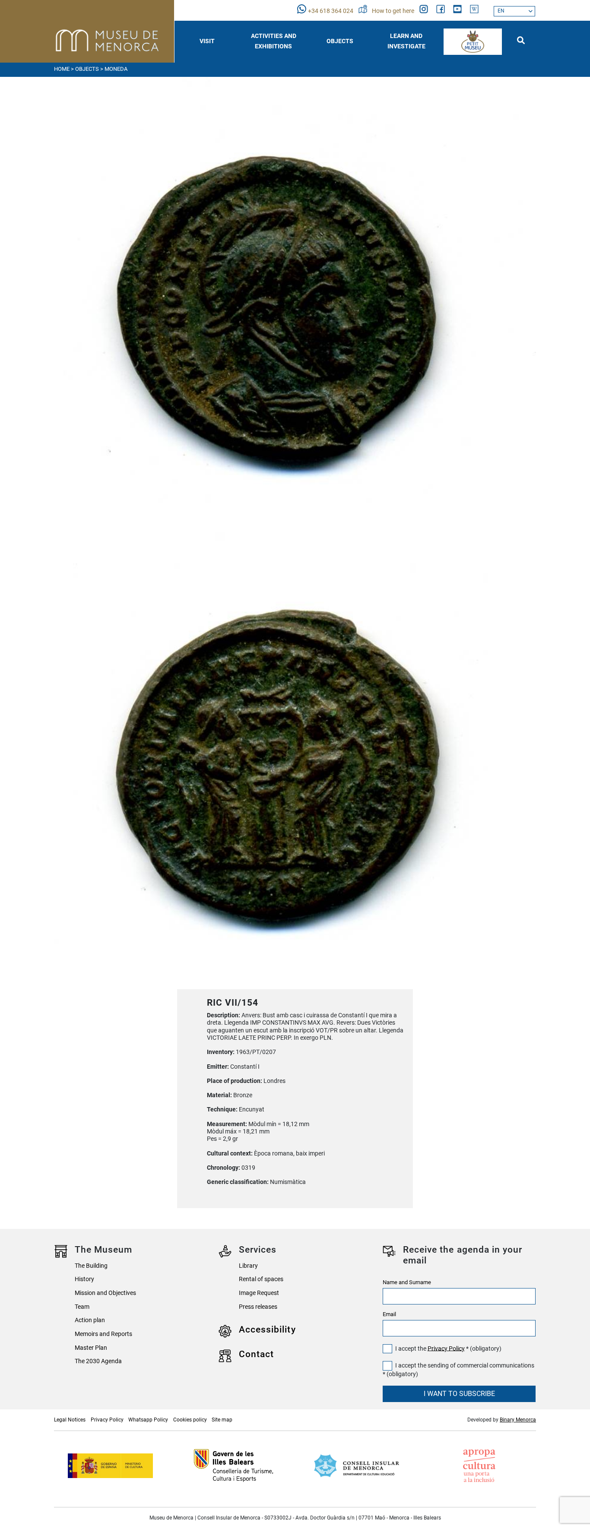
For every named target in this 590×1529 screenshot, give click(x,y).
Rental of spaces (261, 1279)
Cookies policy (190, 1420)
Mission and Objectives (105, 1293)
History (84, 1279)
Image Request (259, 1293)
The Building (91, 1265)
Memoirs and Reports (103, 1334)
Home (62, 69)
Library (248, 1265)
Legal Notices (70, 1420)
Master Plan (91, 1348)
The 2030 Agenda (98, 1361)
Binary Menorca (518, 1420)
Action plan (90, 1320)
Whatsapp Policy (148, 1420)
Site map (222, 1420)
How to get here (394, 11)
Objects (87, 69)
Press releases (258, 1307)
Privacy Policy (446, 1348)
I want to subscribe (459, 1394)
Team (82, 1307)
